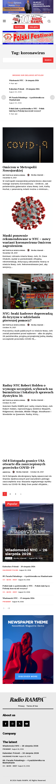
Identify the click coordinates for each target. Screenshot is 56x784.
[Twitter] (19, 724)
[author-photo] (28, 175)
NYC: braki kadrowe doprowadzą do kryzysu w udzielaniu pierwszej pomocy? (28, 316)
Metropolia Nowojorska (14, 175)
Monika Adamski (37, 175)
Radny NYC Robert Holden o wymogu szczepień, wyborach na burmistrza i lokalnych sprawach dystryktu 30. (28, 390)
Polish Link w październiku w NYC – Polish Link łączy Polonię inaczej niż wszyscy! (26, 109)
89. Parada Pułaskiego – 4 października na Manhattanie (26, 98)
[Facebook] (5, 724)
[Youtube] (27, 724)
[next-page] (52, 97)
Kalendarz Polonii (10, 570)
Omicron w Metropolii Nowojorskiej (20, 168)
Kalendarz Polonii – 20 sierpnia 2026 (24, 89)
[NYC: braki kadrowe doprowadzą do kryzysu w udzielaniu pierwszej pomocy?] (28, 291)
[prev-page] (3, 97)
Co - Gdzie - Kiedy (10, 580)
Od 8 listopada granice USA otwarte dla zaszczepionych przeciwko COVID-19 (24, 464)
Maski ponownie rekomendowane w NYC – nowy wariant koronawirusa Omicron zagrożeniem (27, 240)
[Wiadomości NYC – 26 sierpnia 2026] (28, 533)
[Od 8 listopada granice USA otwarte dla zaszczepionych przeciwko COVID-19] (28, 438)
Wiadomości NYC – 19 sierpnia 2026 (18, 598)
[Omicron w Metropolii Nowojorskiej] (28, 145)
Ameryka (6, 472)
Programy (7, 602)
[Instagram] (12, 724)
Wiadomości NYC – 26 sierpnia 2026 (24, 80)
